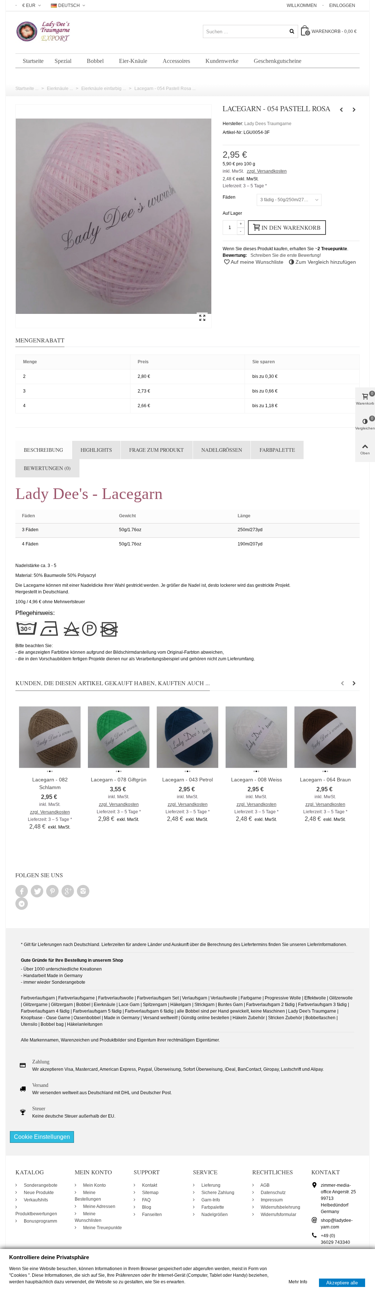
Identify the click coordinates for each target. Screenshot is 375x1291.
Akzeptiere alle (342, 1282)
